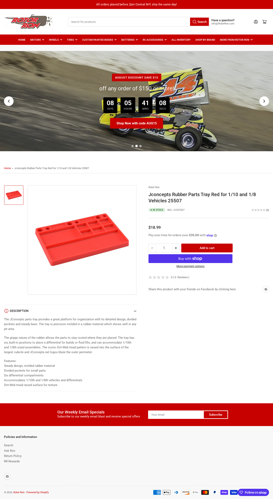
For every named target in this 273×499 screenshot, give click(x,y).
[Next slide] (264, 101)
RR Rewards (12, 461)
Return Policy (13, 456)
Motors (35, 39)
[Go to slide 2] (136, 146)
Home (21, 39)
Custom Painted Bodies (97, 39)
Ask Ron (9, 451)
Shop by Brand (205, 39)
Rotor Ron (153, 187)
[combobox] (139, 21)
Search (8, 445)
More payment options (190, 266)
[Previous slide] (9, 101)
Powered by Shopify (37, 492)
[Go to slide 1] (132, 146)
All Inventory (181, 39)
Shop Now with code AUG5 (136, 123)
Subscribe (215, 414)
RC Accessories (153, 39)
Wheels (54, 39)
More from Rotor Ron (234, 39)
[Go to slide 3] (140, 146)
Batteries (128, 39)
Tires (70, 39)
